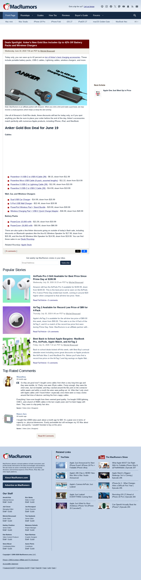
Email (4, 502)
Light (49, 568)
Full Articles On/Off (23, 568)
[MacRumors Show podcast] (102, 6)
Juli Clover (6, 507)
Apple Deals (26, 245)
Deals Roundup (27, 239)
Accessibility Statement (10, 564)
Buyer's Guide (81, 15)
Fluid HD (38, 568)
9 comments (11, 251)
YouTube (65, 457)
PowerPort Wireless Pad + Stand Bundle (27, 207)
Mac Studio (23, 22)
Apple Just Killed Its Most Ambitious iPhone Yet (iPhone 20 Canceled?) (81, 505)
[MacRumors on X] (115, 6)
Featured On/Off (9, 568)
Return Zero (22, 414)
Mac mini (9, 22)
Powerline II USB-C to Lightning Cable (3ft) (29, 184)
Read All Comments (46, 436)
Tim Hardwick (30, 516)
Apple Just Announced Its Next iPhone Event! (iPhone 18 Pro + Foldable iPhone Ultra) (82, 465)
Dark (53, 568)
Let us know (89, 6)
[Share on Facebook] (84, 251)
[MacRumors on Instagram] (106, 6)
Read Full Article (39, 300)
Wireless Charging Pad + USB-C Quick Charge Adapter (34, 211)
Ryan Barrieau (30, 534)
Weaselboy (21, 377)
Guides (40, 15)
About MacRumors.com (16, 477)
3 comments (53, 300)
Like (29, 408)
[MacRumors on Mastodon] (119, 6)
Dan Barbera (7, 534)
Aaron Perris (29, 544)
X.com (10, 502)
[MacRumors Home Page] (20, 6)
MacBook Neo (121, 22)
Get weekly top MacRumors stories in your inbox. (46, 258)
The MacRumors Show (117, 457)
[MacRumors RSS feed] (132, 6)
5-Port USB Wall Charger (21, 203)
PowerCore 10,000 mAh (20, 222)
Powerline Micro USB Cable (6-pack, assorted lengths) (34, 180)
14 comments (53, 332)
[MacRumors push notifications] (128, 6)
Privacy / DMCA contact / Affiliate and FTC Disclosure (20, 560)
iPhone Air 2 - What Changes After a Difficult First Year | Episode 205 (123, 485)
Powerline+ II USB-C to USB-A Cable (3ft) (28, 177)
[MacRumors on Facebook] (111, 6)
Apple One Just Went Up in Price (117, 90)
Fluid (32, 568)
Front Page (10, 15)
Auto (44, 568)
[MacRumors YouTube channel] (123, 6)
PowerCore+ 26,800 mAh (21, 225)
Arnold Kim (7, 497)
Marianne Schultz (31, 525)
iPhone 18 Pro (39, 22)
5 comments (53, 363)
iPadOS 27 (82, 22)
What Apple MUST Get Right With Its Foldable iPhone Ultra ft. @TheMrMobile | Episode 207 (125, 465)
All (136, 22)
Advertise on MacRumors (17, 485)
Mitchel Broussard (47, 51)
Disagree (35, 408)
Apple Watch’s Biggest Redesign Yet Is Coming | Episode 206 (122, 475)
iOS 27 (69, 22)
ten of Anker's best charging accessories (62, 57)
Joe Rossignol (30, 507)
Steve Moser (7, 544)
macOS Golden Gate (101, 22)
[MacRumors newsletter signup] (136, 6)
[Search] (135, 15)
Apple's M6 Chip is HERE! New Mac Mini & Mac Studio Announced (82, 475)
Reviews (66, 15)
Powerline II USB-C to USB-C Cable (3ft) (28, 188)
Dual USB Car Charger (20, 199)
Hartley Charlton (9, 525)
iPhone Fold (56, 22)
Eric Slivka (29, 497)
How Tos (53, 15)
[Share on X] (78, 251)
